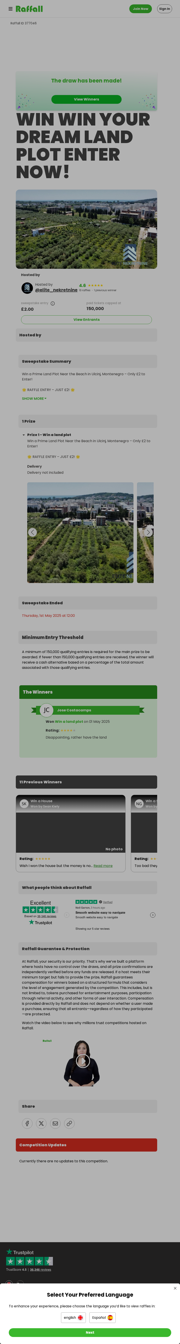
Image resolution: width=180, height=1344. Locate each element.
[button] (73, 1317)
